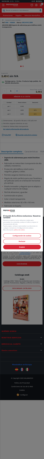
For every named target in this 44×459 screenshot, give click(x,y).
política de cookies (19, 230)
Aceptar (22, 247)
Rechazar (22, 241)
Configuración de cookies (22, 236)
